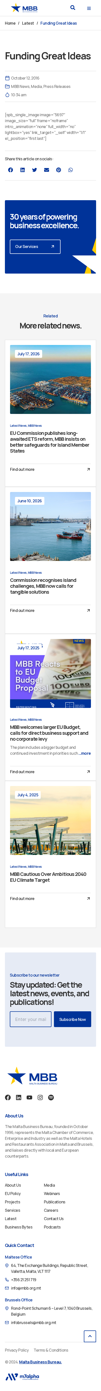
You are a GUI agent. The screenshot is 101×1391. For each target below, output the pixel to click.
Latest (28, 23)
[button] (73, 7)
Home (10, 23)
